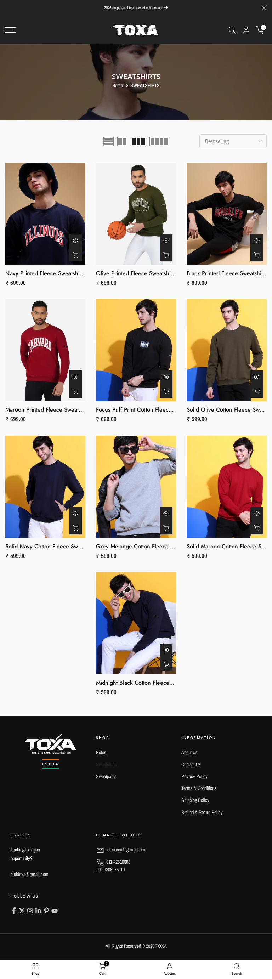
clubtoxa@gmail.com (30, 874)
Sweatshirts (106, 764)
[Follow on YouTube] (54, 911)
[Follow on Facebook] (14, 911)
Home (117, 85)
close (8, 7)
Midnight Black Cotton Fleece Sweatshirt (146, 683)
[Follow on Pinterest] (46, 911)
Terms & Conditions (198, 788)
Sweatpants (106, 776)
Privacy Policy (194, 776)
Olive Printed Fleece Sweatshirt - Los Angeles (153, 273)
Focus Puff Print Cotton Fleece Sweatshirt (147, 410)
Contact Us (191, 764)
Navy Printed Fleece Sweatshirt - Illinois (54, 273)
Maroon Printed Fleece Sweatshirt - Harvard (59, 410)
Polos (101, 752)
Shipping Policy (195, 800)
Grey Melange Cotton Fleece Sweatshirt (146, 546)
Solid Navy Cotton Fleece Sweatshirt (50, 546)
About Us (189, 752)
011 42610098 (113, 866)
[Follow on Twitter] (22, 911)
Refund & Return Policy (202, 812)
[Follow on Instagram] (30, 911)
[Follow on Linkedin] (38, 911)
